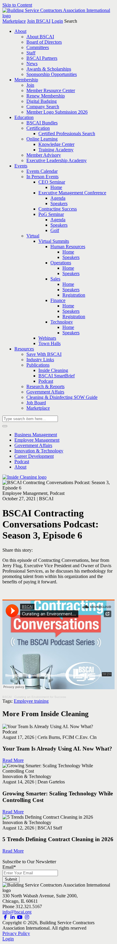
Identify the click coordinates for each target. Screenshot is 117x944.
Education (24, 117)
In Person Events (42, 176)
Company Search (42, 106)
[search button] (4, 426)
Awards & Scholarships (48, 68)
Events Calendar (42, 171)
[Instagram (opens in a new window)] (27, 917)
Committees (37, 47)
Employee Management (36, 440)
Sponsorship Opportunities (51, 74)
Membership (26, 79)
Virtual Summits (53, 241)
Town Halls (49, 343)
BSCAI (7, 697)
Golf (54, 230)
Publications (38, 364)
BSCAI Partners (41, 58)
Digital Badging (41, 101)
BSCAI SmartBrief (56, 375)
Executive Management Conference (72, 192)
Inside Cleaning (53, 370)
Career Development (34, 456)
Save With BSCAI (44, 354)
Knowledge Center (56, 144)
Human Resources (67, 246)
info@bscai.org (17, 911)
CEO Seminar (51, 181)
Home (56, 187)
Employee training (31, 701)
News (32, 63)
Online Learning (42, 138)
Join (30, 85)
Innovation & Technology (38, 450)
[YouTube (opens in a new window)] (20, 917)
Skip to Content (17, 4)
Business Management (35, 434)
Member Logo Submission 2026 (57, 112)
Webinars (47, 338)
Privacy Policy (16, 933)
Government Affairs (45, 391)
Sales (55, 278)
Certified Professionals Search (66, 133)
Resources (24, 348)
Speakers (59, 203)
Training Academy (56, 149)
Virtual (32, 235)
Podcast (45, 381)
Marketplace (14, 21)
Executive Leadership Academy (56, 160)
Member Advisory (43, 155)
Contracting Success (57, 208)
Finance (57, 300)
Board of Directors (44, 42)
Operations (60, 262)
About (20, 31)
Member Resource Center (50, 90)
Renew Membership (45, 95)
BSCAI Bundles (42, 122)
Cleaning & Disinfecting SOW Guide (62, 397)
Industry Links (40, 359)
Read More (13, 760)
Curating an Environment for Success (40, 697)
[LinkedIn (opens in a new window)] (13, 917)
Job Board (36, 402)
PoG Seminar (51, 214)
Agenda (57, 198)
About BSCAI (40, 36)
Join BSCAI (38, 21)
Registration (73, 295)
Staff (30, 52)
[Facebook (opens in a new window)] (5, 917)
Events (20, 165)
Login (57, 21)
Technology (61, 321)
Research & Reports (45, 386)
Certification (38, 128)
